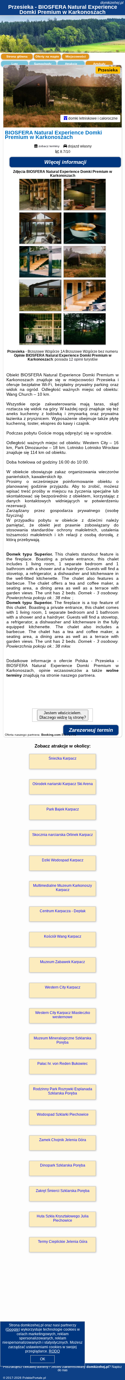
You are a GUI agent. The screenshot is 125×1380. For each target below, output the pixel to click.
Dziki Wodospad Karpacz (62, 860)
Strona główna (17, 56)
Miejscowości (76, 56)
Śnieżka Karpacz (62, 758)
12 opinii (76, 359)
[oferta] (65, 118)
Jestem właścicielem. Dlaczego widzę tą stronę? (62, 715)
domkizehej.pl (111, 3)
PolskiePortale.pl (34, 1377)
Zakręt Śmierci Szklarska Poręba (63, 1191)
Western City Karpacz (62, 987)
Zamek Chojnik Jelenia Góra (62, 1140)
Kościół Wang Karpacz (62, 936)
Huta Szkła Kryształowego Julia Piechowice (63, 1218)
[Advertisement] (62, 1316)
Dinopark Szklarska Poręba (62, 1165)
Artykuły (99, 63)
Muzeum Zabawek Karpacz (62, 962)
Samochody (43, 63)
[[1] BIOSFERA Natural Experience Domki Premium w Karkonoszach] (62, 96)
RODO (54, 1351)
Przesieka (108, 70)
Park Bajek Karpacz (62, 809)
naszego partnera (78, 675)
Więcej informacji (65, 162)
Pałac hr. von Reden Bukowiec (62, 1063)
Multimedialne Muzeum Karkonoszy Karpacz (62, 887)
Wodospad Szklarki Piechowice (63, 1114)
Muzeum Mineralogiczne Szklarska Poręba (62, 1040)
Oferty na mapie (47, 56)
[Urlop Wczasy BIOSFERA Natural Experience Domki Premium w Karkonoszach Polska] (40, 209)
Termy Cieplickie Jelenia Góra (62, 1242)
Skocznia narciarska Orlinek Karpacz (62, 835)
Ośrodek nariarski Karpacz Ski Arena (62, 784)
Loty (15, 63)
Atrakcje (71, 63)
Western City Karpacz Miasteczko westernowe (62, 1015)
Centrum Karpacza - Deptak (63, 911)
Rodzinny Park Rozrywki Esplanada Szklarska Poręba (62, 1091)
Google (13, 1329)
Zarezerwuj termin (91, 730)
